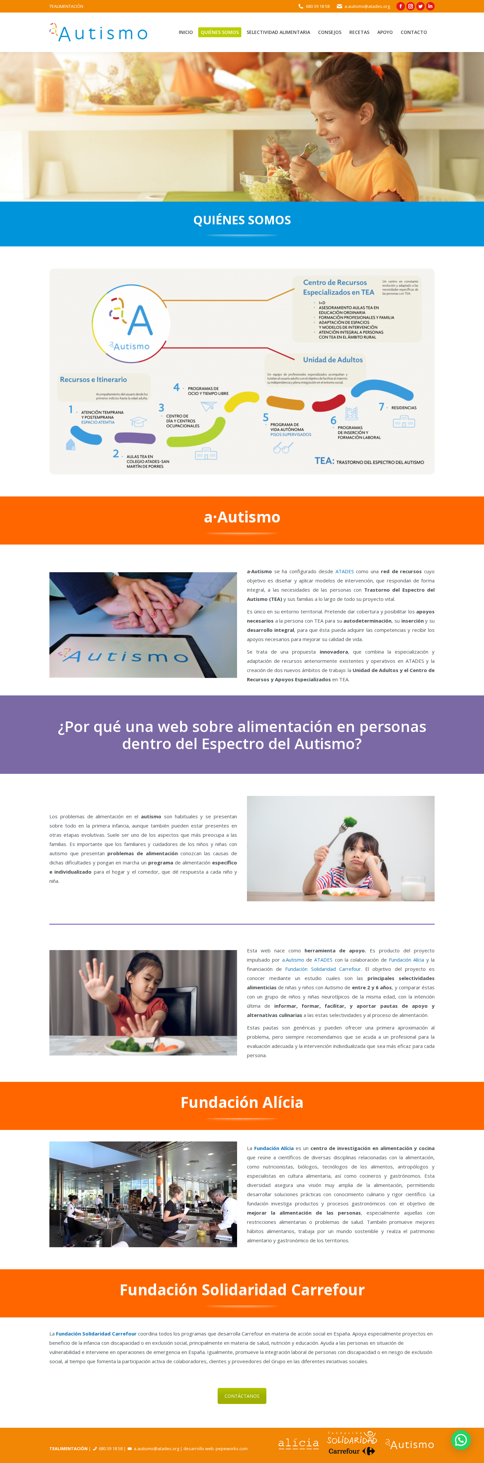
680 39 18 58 (318, 6)
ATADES (345, 571)
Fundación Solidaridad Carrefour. (323, 969)
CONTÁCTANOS (242, 1396)
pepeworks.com (232, 1448)
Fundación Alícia (406, 959)
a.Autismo (293, 959)
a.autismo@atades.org (367, 6)
